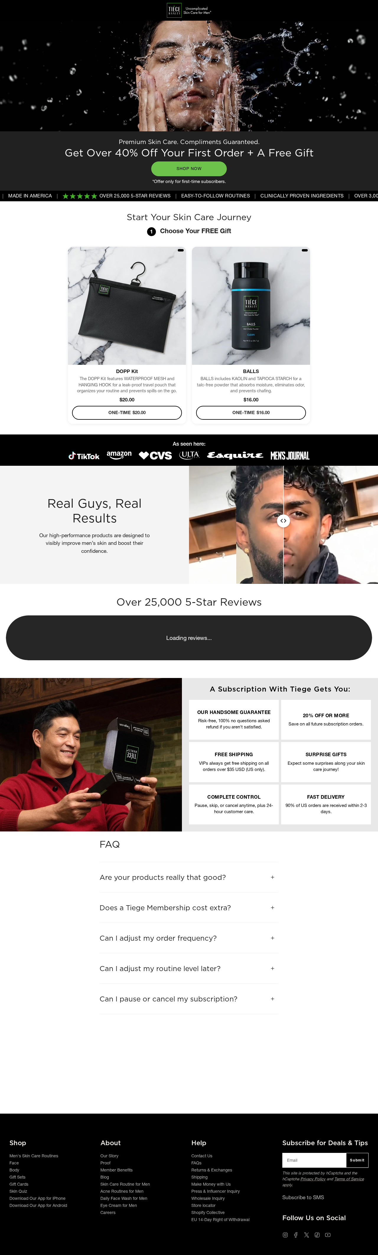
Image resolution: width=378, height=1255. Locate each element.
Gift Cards (18, 1184)
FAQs (196, 1163)
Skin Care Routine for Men (125, 1184)
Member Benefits (116, 1170)
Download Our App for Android (38, 1205)
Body (14, 1170)
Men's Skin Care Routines (33, 1155)
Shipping (199, 1177)
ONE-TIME (127, 412)
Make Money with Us (211, 1184)
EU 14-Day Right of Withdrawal (220, 1219)
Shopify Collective (208, 1212)
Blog (104, 1177)
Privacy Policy (312, 1178)
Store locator (203, 1205)
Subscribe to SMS (303, 1197)
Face (14, 1163)
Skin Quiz (18, 1191)
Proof (105, 1163)
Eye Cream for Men (118, 1205)
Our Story (109, 1155)
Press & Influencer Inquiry (215, 1191)
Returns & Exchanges (211, 1170)
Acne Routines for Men (122, 1191)
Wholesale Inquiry (208, 1198)
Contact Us (201, 1155)
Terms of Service (349, 1178)
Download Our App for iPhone (37, 1198)
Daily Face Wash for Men (123, 1198)
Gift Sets (17, 1177)
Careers (107, 1212)
